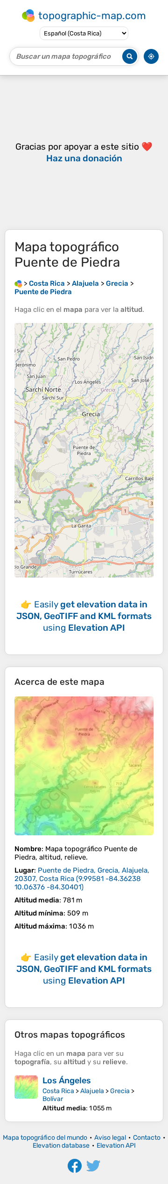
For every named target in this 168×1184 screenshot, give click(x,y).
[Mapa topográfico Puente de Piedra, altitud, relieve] (84, 765)
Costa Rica (58, 1091)
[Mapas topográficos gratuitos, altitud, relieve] (18, 283)
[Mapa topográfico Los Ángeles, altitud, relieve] (26, 1093)
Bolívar (52, 1099)
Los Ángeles (66, 1080)
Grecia (120, 1091)
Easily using (84, 616)
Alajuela (92, 1091)
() (81, 878)
